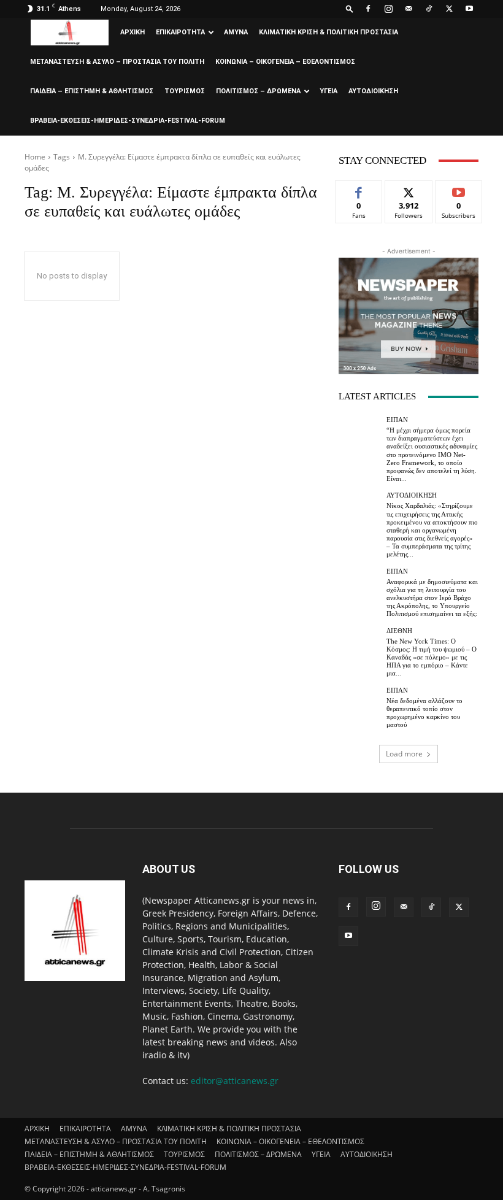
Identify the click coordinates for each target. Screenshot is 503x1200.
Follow (408, 189)
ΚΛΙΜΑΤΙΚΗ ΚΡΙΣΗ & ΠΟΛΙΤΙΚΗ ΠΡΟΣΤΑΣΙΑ (328, 32)
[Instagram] (388, 8)
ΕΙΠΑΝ (397, 420)
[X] (449, 8)
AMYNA (236, 32)
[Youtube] (469, 8)
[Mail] (408, 8)
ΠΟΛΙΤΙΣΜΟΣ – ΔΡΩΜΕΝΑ (258, 91)
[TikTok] (429, 8)
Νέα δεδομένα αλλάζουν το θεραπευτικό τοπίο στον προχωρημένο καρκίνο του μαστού (424, 713)
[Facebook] (368, 8)
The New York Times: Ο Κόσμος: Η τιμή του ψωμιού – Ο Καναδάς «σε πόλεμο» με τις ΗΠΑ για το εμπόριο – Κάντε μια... (431, 657)
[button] (349, 8)
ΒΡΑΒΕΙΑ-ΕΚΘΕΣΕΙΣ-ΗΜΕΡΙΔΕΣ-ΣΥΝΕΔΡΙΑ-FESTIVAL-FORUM (127, 121)
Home (35, 157)
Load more (404, 753)
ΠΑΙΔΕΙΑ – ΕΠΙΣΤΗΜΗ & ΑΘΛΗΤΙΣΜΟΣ (91, 91)
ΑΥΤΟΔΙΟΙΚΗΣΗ (373, 91)
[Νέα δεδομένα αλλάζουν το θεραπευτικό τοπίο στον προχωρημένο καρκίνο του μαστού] (359, 708)
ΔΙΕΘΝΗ (399, 631)
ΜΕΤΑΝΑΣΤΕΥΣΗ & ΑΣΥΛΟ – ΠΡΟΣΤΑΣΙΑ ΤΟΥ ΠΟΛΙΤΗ (117, 62)
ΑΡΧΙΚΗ (132, 32)
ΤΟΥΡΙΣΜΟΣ (184, 91)
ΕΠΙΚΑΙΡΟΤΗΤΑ (180, 32)
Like (359, 189)
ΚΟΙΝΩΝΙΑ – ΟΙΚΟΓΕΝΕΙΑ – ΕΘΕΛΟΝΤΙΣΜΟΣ (285, 62)
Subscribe (459, 189)
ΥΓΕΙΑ (328, 91)
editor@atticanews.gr (234, 1081)
